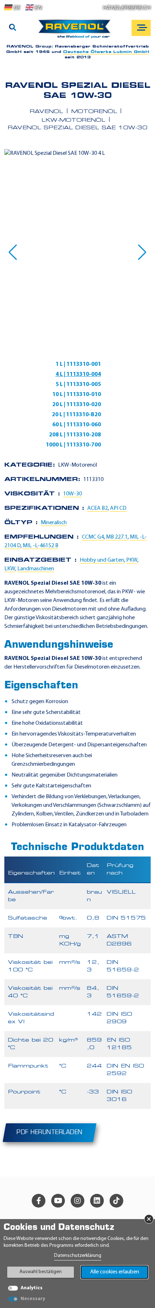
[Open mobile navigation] (141, 28)
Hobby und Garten (102, 560)
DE (16, 8)
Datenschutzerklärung (77, 1255)
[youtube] (58, 1201)
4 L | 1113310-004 (78, 374)
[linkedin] (97, 1201)
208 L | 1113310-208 (75, 435)
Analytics (32, 1288)
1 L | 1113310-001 (78, 364)
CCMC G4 (93, 537)
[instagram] (77, 1201)
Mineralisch (54, 523)
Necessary (33, 1299)
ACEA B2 (97, 508)
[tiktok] (116, 1201)
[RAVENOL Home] (76, 31)
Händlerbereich (127, 8)
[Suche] (12, 28)
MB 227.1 (117, 537)
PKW (131, 560)
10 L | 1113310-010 (76, 394)
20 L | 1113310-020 (76, 405)
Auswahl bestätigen (40, 1272)
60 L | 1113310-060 (76, 425)
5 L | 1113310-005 (78, 384)
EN (38, 8)
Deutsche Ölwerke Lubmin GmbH (106, 52)
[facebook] (38, 1201)
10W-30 (72, 494)
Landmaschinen (35, 569)
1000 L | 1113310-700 (73, 445)
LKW (9, 569)
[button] (13, 252)
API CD (118, 508)
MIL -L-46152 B (40, 546)
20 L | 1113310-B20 (76, 415)
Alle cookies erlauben (114, 1272)
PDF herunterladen (50, 1133)
